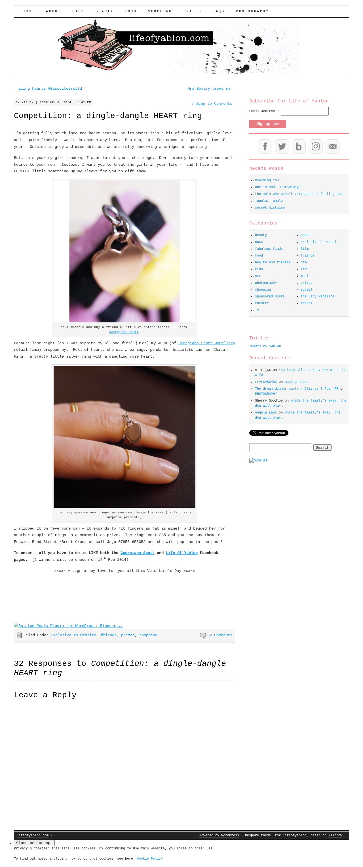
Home (29, 11)
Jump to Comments (211, 103)
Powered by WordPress (219, 835)
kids (259, 269)
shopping (160, 11)
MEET (259, 276)
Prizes (192, 11)
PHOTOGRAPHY (252, 11)
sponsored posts (270, 297)
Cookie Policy (150, 859)
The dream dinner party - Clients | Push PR (296, 389)
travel (307, 303)
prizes (128, 635)
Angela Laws (266, 413)
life (305, 269)
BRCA (259, 242)
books (306, 235)
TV (257, 310)
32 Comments (219, 635)
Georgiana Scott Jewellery (206, 343)
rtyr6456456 (266, 382)
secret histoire (270, 208)
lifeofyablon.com (32, 835)
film (78, 11)
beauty (105, 11)
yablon (27, 102)
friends (109, 635)
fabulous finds (269, 249)
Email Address (264, 111)
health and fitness (273, 262)
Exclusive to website (73, 635)
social (307, 290)
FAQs (219, 11)
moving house (297, 382)
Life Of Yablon (182, 553)
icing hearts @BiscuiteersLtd (48, 88)
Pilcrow (335, 835)
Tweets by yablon (265, 347)
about (53, 11)
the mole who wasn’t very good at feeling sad (298, 194)
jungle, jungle (269, 201)
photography (266, 283)
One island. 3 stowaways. (279, 187)
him (304, 262)
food (131, 11)
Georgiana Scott (124, 332)
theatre (262, 303)
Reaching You (267, 180)
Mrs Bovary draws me (211, 88)
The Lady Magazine (317, 297)
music (306, 276)
